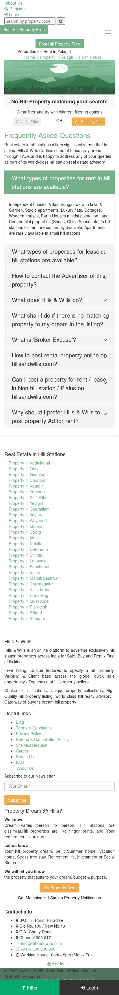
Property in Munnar (26, 526)
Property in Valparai (26, 515)
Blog (20, 722)
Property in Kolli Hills (27, 497)
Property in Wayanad (28, 520)
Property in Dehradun (28, 549)
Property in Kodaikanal (29, 463)
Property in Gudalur (26, 474)
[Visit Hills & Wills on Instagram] (57, 963)
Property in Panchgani (29, 566)
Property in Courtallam (29, 509)
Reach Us (25, 756)
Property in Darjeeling (28, 595)
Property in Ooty (23, 468)
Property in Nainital (26, 543)
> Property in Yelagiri (55, 57)
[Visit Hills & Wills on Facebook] (53, 963)
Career (22, 751)
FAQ (20, 762)
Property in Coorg (25, 532)
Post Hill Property (24, 29)
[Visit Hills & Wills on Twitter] (68, 963)
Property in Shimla (25, 555)
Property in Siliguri (25, 612)
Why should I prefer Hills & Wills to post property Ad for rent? (56, 416)
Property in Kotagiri (26, 486)
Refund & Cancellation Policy (42, 739)
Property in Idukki (24, 538)
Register (16, 9)
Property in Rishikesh (28, 607)
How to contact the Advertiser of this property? (58, 279)
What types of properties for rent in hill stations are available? (61, 182)
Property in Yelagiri (26, 503)
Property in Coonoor (27, 480)
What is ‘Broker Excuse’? (44, 339)
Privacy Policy (28, 733)
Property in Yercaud (27, 491)
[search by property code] (61, 21)
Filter (31, 987)
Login (13, 14)
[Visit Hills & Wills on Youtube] (49, 963)
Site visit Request (31, 745)
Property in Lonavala (28, 561)
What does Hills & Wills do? (47, 299)
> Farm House (88, 57)
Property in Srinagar (27, 618)
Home (29, 57)
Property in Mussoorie (29, 601)
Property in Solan (24, 572)
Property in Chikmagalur (31, 584)
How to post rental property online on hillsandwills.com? (59, 359)
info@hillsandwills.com (41, 943)
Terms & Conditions (34, 728)
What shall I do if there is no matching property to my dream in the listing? (60, 319)
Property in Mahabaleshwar (34, 578)
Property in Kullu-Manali (30, 589)
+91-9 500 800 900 (37, 949)
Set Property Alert (89, 121)
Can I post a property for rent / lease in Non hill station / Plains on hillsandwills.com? (59, 388)
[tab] (59, 182)
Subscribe (17, 800)
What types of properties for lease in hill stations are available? (58, 255)
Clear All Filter (27, 121)
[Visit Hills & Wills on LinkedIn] (62, 963)
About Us (13, 3)
